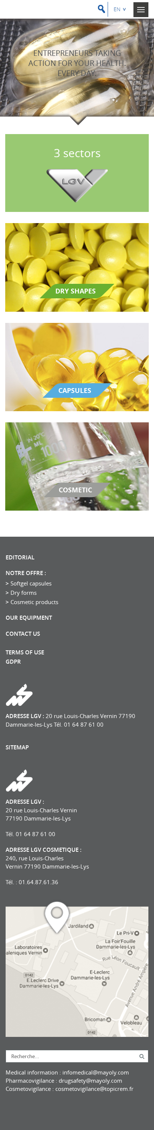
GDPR (13, 661)
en (117, 9)
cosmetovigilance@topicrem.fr (94, 1088)
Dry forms (23, 592)
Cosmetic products (34, 602)
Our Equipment (29, 618)
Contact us (23, 634)
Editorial (20, 557)
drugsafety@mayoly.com (90, 1080)
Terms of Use (25, 652)
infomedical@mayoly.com (95, 1072)
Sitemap (17, 747)
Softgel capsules (31, 583)
